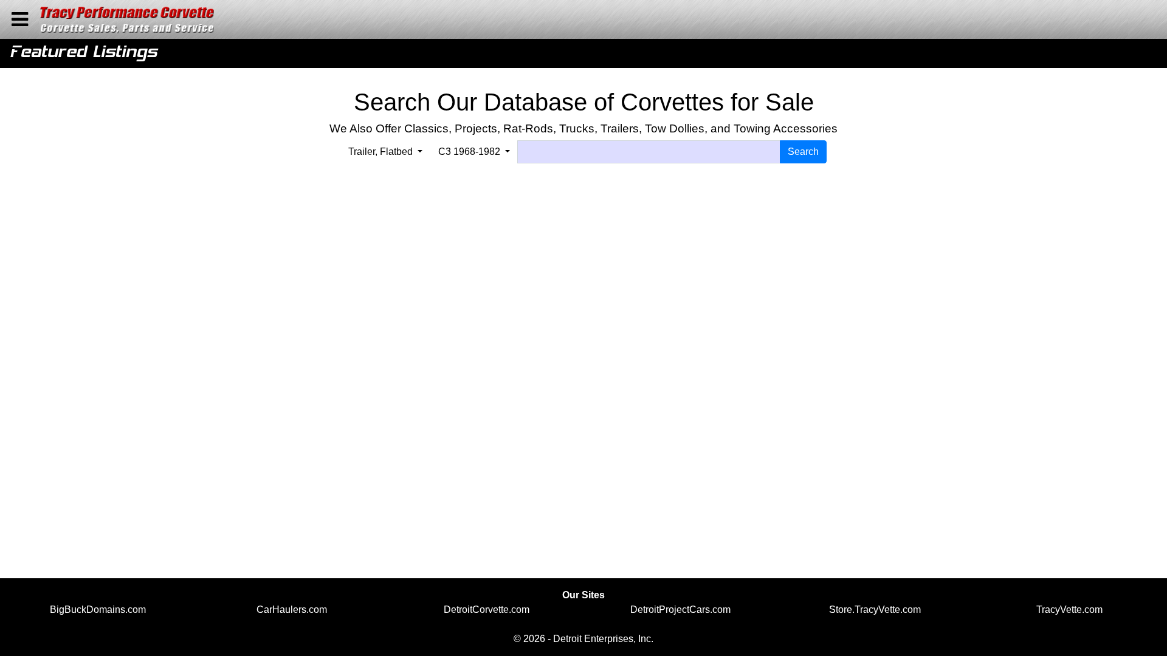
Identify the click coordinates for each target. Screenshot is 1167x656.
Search (803, 151)
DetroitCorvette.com (486, 609)
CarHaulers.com (291, 609)
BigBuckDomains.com (98, 609)
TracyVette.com (1069, 609)
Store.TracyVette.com (875, 609)
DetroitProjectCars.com (680, 609)
